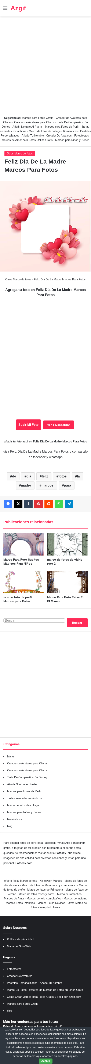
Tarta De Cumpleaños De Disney (27, 777)
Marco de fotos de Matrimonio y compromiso (49, 885)
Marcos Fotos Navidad (51, 902)
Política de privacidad (20, 939)
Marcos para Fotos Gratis (37, 117)
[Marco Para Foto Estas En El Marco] (67, 582)
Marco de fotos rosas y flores (37, 894)
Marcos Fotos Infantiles (20, 902)
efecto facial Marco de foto (20, 880)
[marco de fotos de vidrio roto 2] (67, 544)
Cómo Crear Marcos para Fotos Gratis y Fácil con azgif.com (44, 996)
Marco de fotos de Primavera (45, 889)
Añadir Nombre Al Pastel (27, 126)
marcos (47, 485)
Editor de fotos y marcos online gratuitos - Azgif (32, 1026)
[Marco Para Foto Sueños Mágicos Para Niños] (23, 544)
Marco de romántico (69, 894)
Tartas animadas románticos (24, 798)
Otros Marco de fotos (20, 153)
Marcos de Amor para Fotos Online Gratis (27, 140)
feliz (45, 476)
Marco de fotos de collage (45, 131)
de (14, 476)
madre (26, 485)
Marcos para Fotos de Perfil (62, 126)
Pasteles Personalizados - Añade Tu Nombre (34, 982)
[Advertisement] (45, 64)
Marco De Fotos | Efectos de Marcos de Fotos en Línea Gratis (45, 989)
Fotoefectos (81, 135)
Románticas (71, 131)
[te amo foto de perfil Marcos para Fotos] (23, 582)
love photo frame (50, 907)
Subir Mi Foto (28, 424)
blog (9, 826)
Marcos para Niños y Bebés (72, 140)
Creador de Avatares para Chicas (27, 763)
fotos (62, 476)
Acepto (45, 1061)
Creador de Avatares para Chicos (34, 122)
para (67, 485)
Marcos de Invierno (75, 898)
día (28, 476)
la (78, 476)
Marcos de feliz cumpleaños (44, 898)
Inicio (10, 756)
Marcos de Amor (14, 898)
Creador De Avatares (59, 135)
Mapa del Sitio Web (19, 946)
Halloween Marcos (51, 880)
